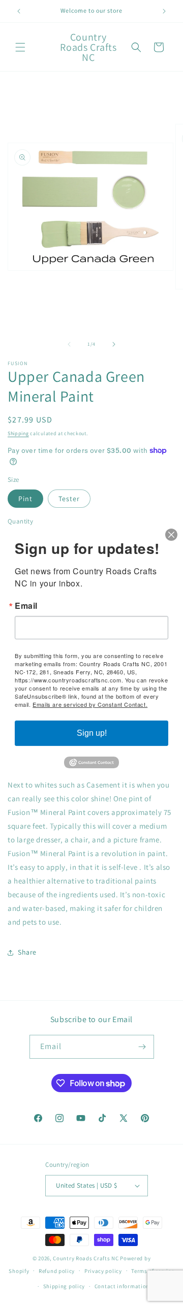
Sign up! (92, 733)
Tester (69, 498)
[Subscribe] (142, 1047)
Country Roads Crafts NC (85, 1258)
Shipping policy (64, 1286)
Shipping (18, 433)
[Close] (171, 535)
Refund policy (57, 1270)
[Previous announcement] (19, 11)
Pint (25, 498)
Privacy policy (103, 1270)
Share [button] (27, 952)
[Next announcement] (164, 11)
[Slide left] (69, 344)
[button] (20, 47)
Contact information (122, 1286)
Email (26, 606)
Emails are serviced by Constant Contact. (90, 704)
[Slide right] (114, 344)
